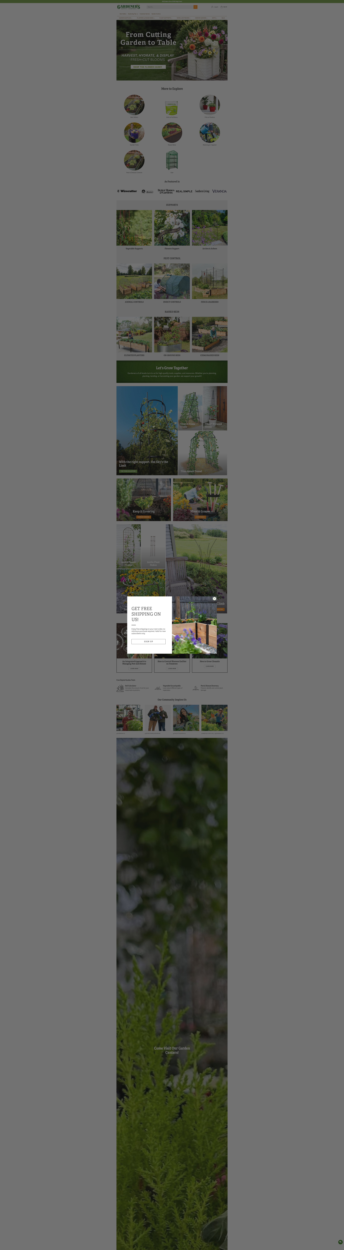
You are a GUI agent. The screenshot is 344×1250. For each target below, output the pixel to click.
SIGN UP (148, 641)
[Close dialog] (214, 598)
